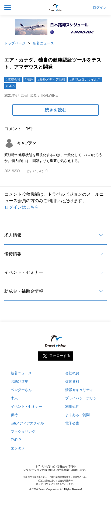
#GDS (10, 86)
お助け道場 (19, 381)
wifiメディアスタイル (27, 423)
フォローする (59, 356)
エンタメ (18, 448)
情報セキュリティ (79, 390)
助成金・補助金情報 (23, 291)
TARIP (16, 440)
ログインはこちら (22, 207)
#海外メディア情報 (51, 79)
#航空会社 (13, 79)
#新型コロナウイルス (85, 79)
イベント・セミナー (23, 272)
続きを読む (55, 110)
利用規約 (72, 407)
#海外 (29, 79)
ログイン (100, 7)
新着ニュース (43, 43)
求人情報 (13, 235)
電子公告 (72, 423)
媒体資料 (72, 381)
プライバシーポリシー (82, 398)
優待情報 (13, 253)
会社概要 (72, 373)
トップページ (14, 43)
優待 (14, 415)
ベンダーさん (21, 390)
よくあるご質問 (77, 415)
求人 (14, 398)
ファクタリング (23, 432)
